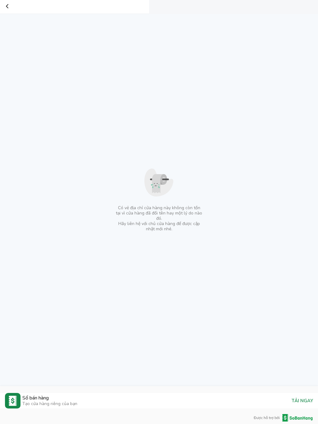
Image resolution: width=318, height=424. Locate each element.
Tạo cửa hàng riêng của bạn (49, 404)
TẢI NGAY (302, 401)
